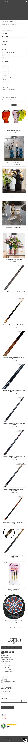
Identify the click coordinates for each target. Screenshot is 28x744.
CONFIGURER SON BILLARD (7, 665)
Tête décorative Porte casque (14, 130)
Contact (21, 738)
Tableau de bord (5, 64)
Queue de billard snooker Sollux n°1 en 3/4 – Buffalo (14, 325)
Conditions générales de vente (8, 89)
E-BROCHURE (4, 663)
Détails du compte (5, 70)
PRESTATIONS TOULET (6, 657)
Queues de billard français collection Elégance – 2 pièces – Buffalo (14, 555)
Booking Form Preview (6, 71)
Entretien (4, 38)
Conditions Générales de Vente (16, 740)
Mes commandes (5, 66)
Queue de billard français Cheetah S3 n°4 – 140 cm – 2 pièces (14, 490)
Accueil (12, 738)
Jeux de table (5, 41)
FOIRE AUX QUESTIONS (6, 669)
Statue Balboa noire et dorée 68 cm (14, 195)
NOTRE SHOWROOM (5, 661)
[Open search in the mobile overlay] (14, 24)
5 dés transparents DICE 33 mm (14, 227)
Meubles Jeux (5, 47)
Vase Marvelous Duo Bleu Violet (14, 259)
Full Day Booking (5, 73)
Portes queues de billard (8, 52)
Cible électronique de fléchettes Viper (14, 620)
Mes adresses (5, 68)
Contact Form (5, 79)
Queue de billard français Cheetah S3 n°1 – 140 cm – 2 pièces (14, 457)
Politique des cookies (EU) (6, 671)
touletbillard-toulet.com (6, 693)
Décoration (5, 36)
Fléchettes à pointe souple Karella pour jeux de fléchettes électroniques (14, 588)
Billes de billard (6, 33)
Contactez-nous (5, 87)
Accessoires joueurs (7, 30)
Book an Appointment (6, 81)
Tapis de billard (6, 57)
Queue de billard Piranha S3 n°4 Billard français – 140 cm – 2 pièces (14, 391)
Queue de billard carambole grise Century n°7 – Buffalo (14, 292)
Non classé (4, 49)
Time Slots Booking (6, 75)
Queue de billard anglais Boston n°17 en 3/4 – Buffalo (14, 358)
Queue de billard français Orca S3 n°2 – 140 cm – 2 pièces (14, 424)
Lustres (4, 44)
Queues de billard (6, 55)
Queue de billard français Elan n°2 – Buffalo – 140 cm (14, 523)
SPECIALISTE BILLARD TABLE (7, 659)
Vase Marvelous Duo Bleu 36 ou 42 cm (14, 162)
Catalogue (16, 738)
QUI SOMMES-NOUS (5, 655)
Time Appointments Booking (8, 77)
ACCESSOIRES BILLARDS (6, 667)
